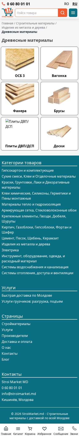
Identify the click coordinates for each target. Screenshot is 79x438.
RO (66, 3)
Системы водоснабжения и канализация (35, 267)
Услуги (9, 288)
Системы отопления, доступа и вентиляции (37, 273)
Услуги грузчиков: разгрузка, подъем (32, 301)
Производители (15, 335)
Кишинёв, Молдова (17, 399)
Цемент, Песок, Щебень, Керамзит (30, 238)
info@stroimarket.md (19, 393)
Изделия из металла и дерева (26, 244)
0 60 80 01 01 (18, 3)
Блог (5, 359)
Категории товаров (22, 162)
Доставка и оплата (17, 341)
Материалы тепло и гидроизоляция (31, 204)
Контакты (9, 353)
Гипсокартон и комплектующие (28, 170)
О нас (6, 347)
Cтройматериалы (16, 323)
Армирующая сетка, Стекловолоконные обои (39, 210)
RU (74, 3)
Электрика (10, 250)
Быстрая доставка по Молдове (27, 295)
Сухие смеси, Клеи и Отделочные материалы (39, 176)
